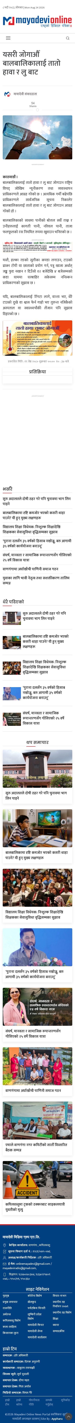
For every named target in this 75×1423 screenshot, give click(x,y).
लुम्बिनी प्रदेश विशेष (35, 1316)
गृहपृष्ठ (6, 1295)
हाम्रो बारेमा (19, 1402)
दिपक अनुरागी (21, 1361)
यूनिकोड (65, 1400)
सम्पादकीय (58, 1331)
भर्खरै (7, 489)
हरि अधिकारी (15, 1355)
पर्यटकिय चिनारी (36, 1308)
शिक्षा (55, 1318)
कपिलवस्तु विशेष (12, 1320)
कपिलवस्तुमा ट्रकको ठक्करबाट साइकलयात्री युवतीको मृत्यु (35, 1207)
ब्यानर (56, 1325)
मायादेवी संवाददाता (25, 94)
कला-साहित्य (9, 1326)
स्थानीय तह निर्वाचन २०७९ (60, 1304)
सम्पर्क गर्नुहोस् (49, 1402)
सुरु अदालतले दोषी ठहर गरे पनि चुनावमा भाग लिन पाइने (37, 501)
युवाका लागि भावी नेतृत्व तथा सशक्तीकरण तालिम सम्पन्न (36, 581)
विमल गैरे (17, 1392)
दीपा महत (16, 1380)
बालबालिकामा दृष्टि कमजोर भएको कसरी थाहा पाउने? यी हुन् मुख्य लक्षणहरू (34, 515)
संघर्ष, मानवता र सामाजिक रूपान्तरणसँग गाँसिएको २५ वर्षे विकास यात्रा (37, 558)
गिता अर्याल (17, 1386)
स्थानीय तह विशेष (62, 1312)
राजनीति (7, 1308)
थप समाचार (37, 742)
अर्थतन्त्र (7, 1314)
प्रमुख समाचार (10, 1302)
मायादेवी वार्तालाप (37, 1337)
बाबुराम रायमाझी (19, 1367)
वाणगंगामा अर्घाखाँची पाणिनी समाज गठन (30, 569)
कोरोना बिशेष (35, 1295)
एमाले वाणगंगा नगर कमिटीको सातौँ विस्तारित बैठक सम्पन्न (36, 1147)
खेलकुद (32, 1302)
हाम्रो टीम (7, 1402)
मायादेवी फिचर (36, 1325)
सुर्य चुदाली (16, 1374)
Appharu (57, 1418)
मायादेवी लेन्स (35, 1331)
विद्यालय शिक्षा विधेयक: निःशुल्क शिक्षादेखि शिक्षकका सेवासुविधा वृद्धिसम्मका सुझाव (31, 529)
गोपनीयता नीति (34, 1402)
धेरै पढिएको (13, 602)
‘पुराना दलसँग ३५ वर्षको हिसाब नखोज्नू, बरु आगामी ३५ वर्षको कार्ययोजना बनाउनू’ (37, 544)
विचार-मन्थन (59, 1295)
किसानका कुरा (10, 1333)
